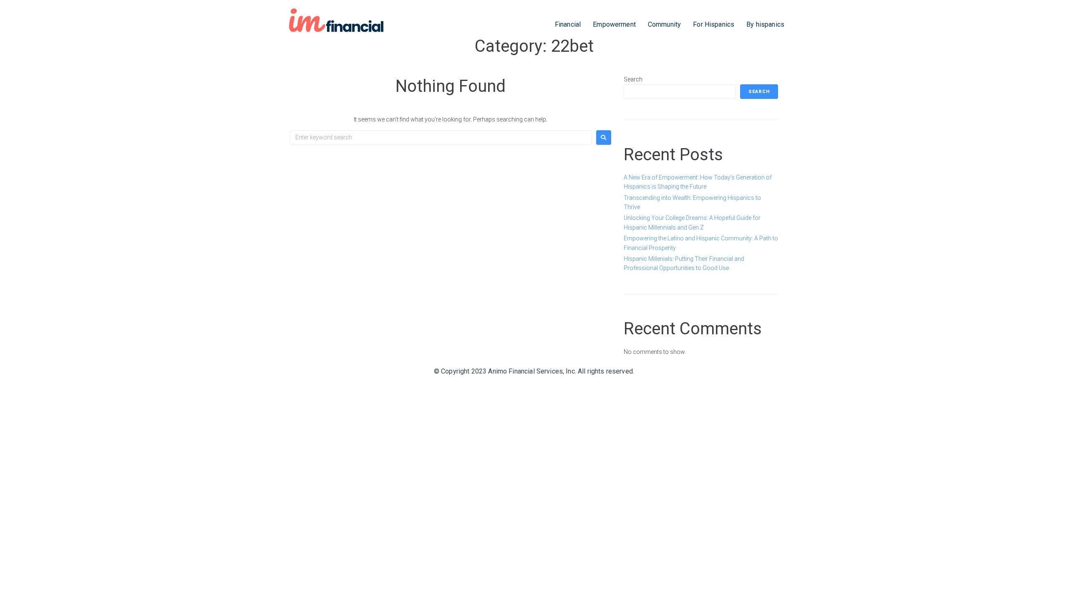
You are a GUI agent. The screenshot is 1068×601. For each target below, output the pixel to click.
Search (633, 79)
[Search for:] (441, 137)
